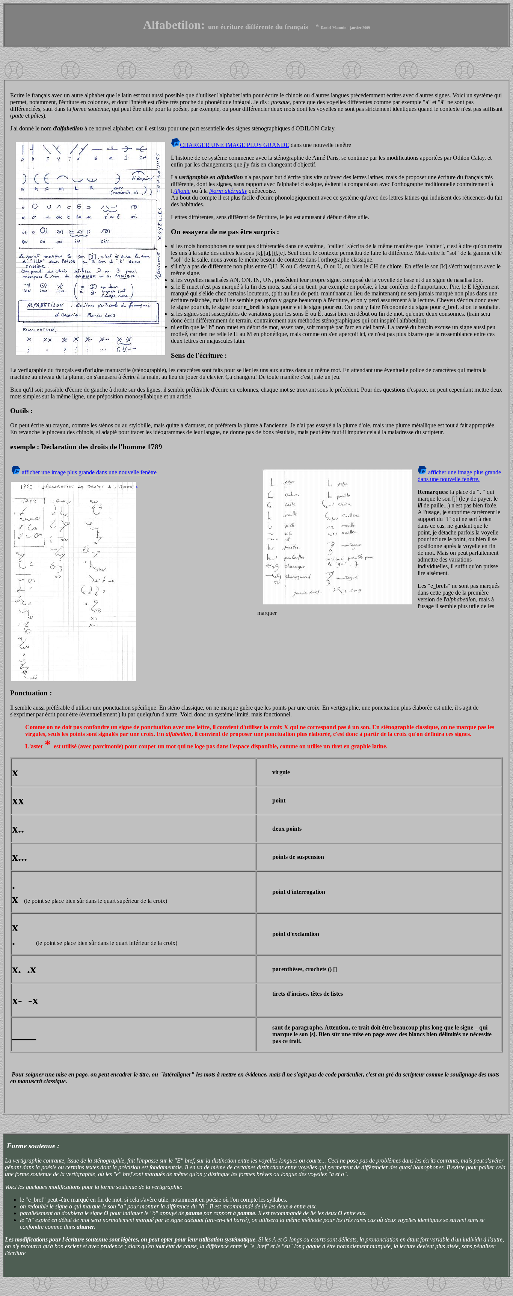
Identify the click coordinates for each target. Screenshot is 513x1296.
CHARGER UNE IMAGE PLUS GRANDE (234, 145)
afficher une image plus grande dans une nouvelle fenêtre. (459, 475)
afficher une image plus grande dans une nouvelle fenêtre (88, 472)
